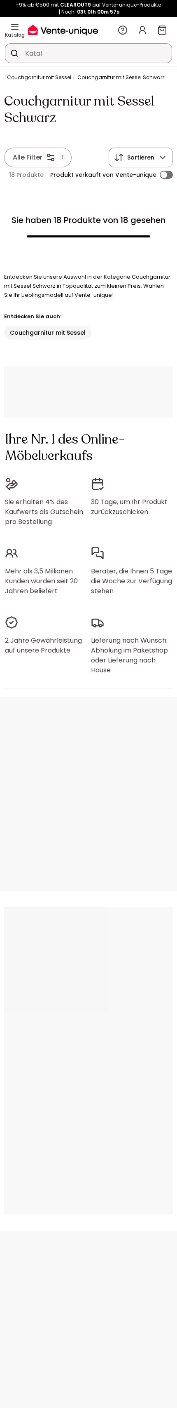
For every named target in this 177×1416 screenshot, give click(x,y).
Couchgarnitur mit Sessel (39, 77)
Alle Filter (27, 157)
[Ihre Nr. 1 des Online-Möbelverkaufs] (63, 30)
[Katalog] (15, 27)
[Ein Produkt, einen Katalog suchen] (14, 53)
